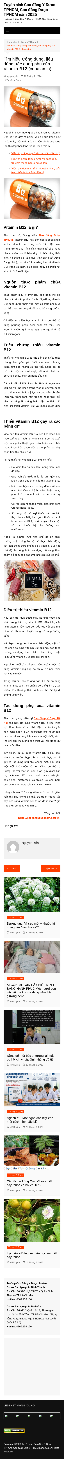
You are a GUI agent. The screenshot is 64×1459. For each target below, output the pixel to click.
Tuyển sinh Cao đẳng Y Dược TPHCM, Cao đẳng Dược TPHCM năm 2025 (29, 9)
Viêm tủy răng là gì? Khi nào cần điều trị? (35, 153)
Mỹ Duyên (15, 932)
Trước (13, 868)
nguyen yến (12, 76)
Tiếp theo (49, 868)
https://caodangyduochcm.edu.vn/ (39, 817)
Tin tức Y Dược (14, 80)
